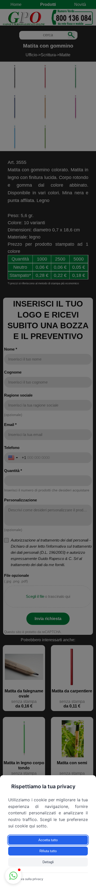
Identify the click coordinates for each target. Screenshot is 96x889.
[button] (13, 876)
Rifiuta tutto (48, 851)
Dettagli (48, 862)
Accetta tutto (48, 840)
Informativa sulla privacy (25, 879)
